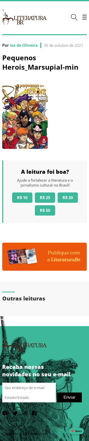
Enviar (69, 397)
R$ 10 (22, 197)
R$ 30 (68, 197)
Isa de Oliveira (24, 45)
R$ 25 (45, 197)
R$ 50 (45, 210)
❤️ (76, 431)
